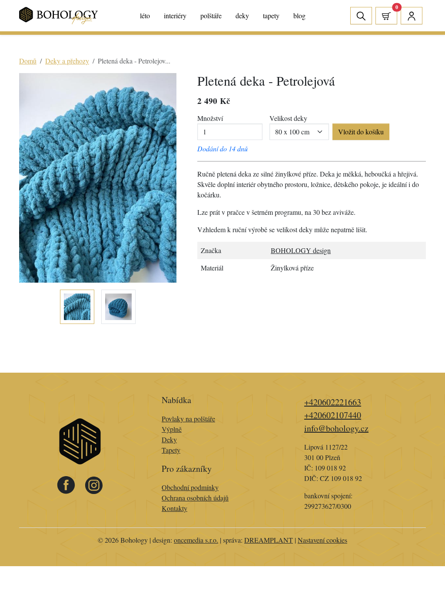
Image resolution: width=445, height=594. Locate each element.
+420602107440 (332, 415)
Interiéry (175, 15)
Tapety (271, 15)
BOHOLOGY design (301, 250)
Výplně (172, 429)
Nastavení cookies (322, 539)
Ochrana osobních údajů (195, 497)
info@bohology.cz (336, 428)
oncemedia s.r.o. (196, 539)
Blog (299, 15)
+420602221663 (332, 402)
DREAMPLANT (268, 539)
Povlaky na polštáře (188, 418)
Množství (210, 118)
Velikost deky (288, 118)
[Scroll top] (420, 569)
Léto (145, 15)
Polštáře (211, 15)
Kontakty (174, 508)
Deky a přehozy (67, 60)
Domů (28, 60)
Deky (242, 15)
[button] (386, 15)
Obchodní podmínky (190, 487)
